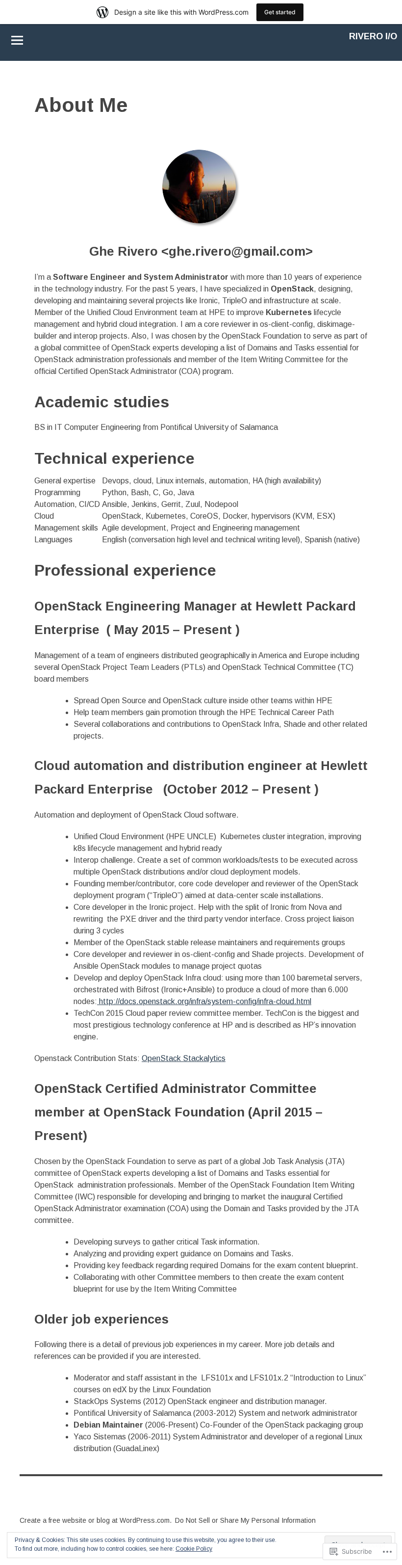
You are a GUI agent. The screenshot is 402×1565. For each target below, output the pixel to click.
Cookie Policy (194, 1548)
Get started (280, 12)
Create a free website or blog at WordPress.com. (96, 1520)
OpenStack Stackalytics (184, 1058)
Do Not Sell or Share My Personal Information (245, 1520)
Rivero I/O (373, 36)
